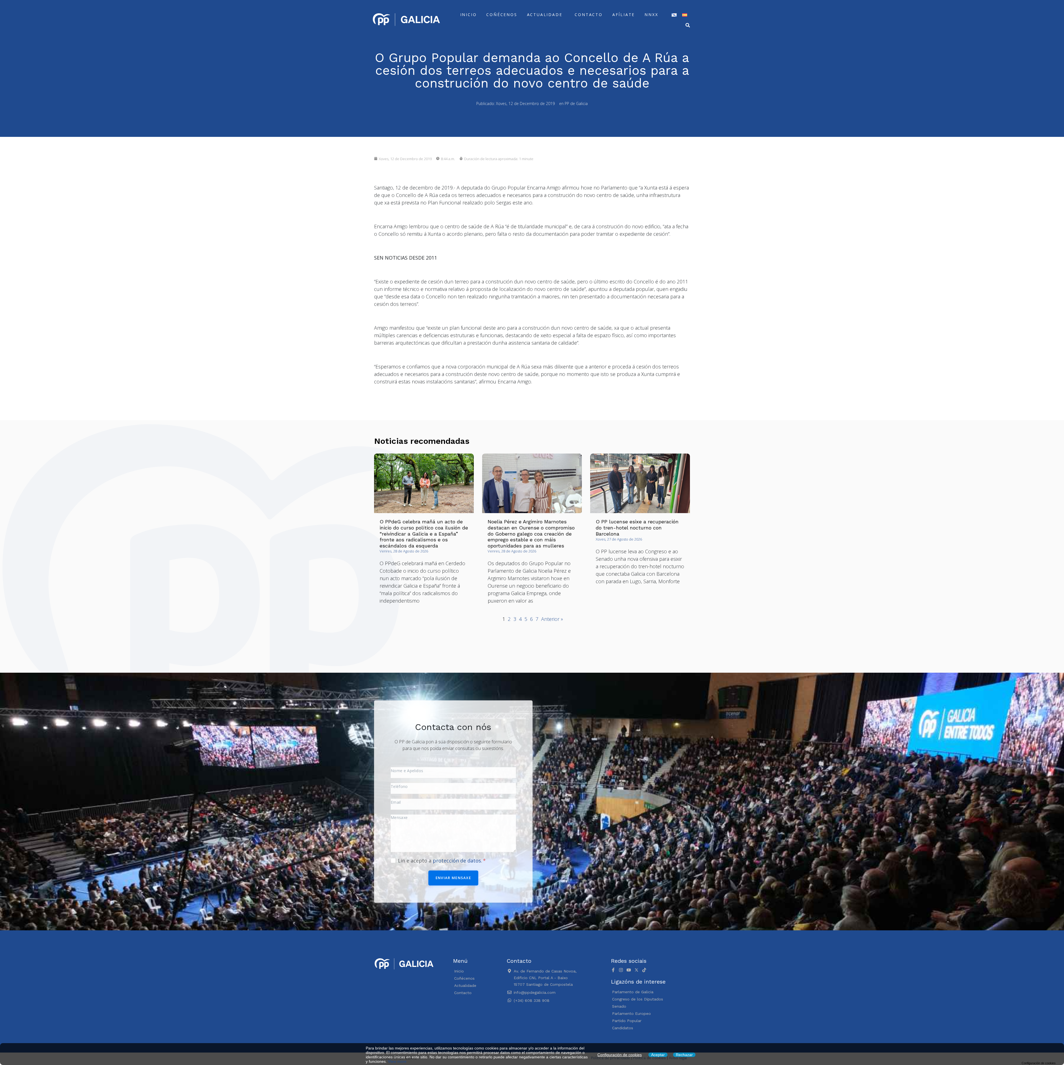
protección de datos (457, 860)
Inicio (468, 14)
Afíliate (623, 14)
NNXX (651, 14)
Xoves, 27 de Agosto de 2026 (619, 539)
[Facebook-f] (613, 970)
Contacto (588, 14)
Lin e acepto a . (441, 860)
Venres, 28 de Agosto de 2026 (404, 551)
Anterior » (552, 619)
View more (397, 1061)
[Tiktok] (644, 970)
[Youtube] (628, 970)
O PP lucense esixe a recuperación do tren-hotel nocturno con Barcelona (637, 527)
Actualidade (544, 14)
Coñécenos (501, 14)
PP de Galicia (576, 103)
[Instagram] (621, 970)
